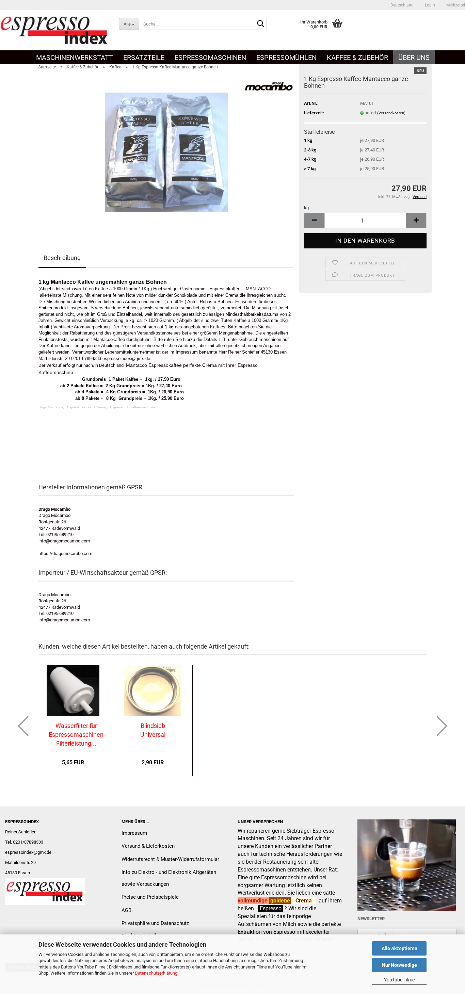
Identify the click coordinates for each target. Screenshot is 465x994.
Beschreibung (62, 257)
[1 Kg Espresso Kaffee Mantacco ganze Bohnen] (166, 151)
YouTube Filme (399, 979)
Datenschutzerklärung (156, 973)
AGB (126, 910)
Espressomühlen (286, 57)
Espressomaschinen (210, 57)
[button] (402, 5)
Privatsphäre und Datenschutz (155, 923)
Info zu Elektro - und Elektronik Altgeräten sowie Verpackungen (169, 878)
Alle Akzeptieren (399, 948)
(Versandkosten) (391, 113)
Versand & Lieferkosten (148, 846)
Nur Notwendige (399, 965)
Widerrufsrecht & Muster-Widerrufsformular (170, 859)
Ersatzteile (143, 57)
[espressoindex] (54, 30)
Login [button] (429, 5)
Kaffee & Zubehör (357, 57)
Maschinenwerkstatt (74, 57)
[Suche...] (260, 24)
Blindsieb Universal (152, 730)
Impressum (134, 833)
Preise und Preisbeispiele (150, 897)
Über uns (414, 57)
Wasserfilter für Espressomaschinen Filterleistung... (76, 734)
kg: (307, 207)
